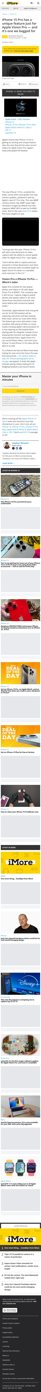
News (5, 37)
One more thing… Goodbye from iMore (21, 1248)
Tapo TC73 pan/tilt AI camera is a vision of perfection (19, 1255)
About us (6, 1355)
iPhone (5, 14)
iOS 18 (15, 8)
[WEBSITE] (21, 448)
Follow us (23, 84)
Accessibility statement (11, 1337)
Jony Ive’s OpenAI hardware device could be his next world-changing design (20, 1287)
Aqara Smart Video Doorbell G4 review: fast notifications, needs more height (21, 1266)
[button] (38, 3)
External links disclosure (11, 1351)
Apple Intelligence (30, 8)
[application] (20, 230)
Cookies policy (7, 1332)
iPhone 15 (13, 14)
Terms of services (27, 397)
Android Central (8, 1369)
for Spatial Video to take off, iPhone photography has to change (19, 359)
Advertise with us (9, 1365)
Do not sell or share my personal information (18, 1378)
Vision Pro (26, 211)
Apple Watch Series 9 (14, 127)
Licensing (6, 1346)
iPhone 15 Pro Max (27, 124)
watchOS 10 (10, 133)
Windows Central (9, 1374)
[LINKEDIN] (17, 448)
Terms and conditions (10, 1319)
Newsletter (35, 84)
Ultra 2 (29, 127)
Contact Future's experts (11, 1323)
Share (7, 84)
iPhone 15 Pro (11, 124)
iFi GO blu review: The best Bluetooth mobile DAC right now (21, 1276)
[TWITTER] (14, 448)
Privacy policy (7, 1328)
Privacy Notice (29, 399)
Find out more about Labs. (23, 51)
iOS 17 (8, 130)
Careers (5, 1342)
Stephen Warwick (17, 36)
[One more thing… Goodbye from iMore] (20, 1239)
